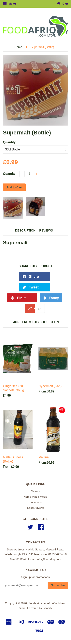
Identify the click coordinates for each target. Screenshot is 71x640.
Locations (36, 502)
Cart (65, 3)
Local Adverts (35, 507)
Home (18, 47)
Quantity (9, 142)
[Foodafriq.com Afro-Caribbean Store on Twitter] (30, 528)
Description (25, 230)
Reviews (46, 230)
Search (35, 491)
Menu (12, 3)
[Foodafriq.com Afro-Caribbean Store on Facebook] (41, 528)
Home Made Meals (35, 496)
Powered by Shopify (39, 608)
